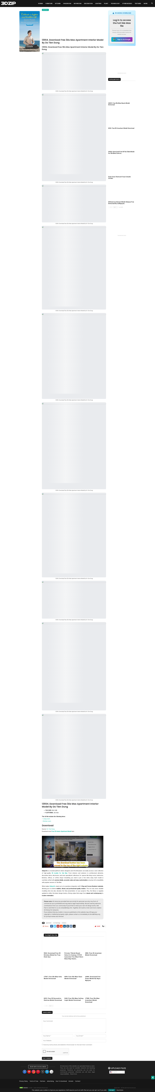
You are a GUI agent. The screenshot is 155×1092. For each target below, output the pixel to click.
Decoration (88, 3)
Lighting (98, 3)
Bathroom (77, 3)
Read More (120, 1090)
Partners (42, 1081)
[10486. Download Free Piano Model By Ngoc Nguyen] (94, 968)
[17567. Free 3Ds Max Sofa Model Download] (53, 968)
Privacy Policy (23, 1081)
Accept (111, 1090)
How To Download (61, 1081)
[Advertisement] (74, 25)
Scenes (40, 3)
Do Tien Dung (51, 829)
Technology (115, 3)
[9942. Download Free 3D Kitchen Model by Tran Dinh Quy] (53, 944)
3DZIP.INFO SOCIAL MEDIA (38, 1067)
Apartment (45, 10)
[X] (42, 1072)
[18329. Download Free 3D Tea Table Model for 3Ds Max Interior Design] (122, 140)
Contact (77, 1081)
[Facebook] (24, 1072)
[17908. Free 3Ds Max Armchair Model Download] (94, 989)
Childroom (67, 3)
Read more (73, 1074)
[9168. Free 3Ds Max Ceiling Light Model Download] (73, 989)
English (114, 1072)
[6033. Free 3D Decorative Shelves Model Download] (53, 989)
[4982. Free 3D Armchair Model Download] (94, 944)
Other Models (127, 3)
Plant (106, 3)
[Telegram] (47, 1072)
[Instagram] (33, 1072)
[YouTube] (29, 1072)
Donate (71, 1081)
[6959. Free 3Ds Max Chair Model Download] (73, 968)
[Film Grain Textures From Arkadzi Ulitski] (122, 165)
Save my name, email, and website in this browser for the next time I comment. (68, 1045)
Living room (46, 819)
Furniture (49, 3)
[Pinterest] (38, 1072)
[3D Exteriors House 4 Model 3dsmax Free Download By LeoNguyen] (122, 190)
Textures (138, 3)
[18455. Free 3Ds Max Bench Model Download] (122, 91)
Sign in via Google (123, 39)
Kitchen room (47, 821)
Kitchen (57, 3)
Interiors (64, 923)
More (145, 3)
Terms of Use (34, 1081)
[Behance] (51, 1072)
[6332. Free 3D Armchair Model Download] (122, 117)
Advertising (50, 1081)
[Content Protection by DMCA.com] (23, 1088)
